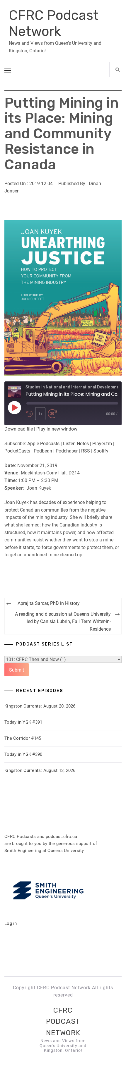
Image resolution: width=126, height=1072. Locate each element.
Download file (18, 429)
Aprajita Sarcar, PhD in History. (49, 603)
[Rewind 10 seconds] (29, 413)
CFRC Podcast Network (53, 23)
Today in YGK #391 (23, 722)
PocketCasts (17, 451)
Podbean (43, 451)
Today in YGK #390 (23, 754)
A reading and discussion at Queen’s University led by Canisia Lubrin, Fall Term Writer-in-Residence (63, 621)
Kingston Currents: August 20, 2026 (40, 706)
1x (40, 414)
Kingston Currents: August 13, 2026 (40, 770)
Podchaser (67, 451)
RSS (85, 451)
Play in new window (56, 429)
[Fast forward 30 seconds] (52, 413)
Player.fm (102, 443)
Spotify (100, 451)
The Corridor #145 (22, 738)
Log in (10, 923)
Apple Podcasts (43, 443)
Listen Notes (76, 443)
